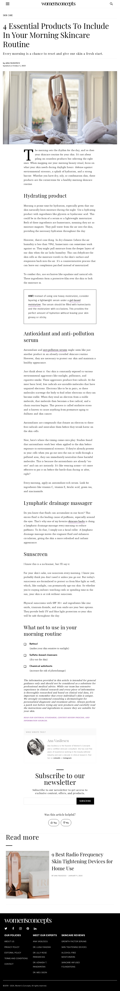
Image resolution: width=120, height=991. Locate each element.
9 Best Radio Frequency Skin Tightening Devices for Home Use (82, 861)
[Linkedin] (35, 928)
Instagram (67, 758)
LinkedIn (56, 758)
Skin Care (8, 15)
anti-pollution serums (55, 349)
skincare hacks (76, 521)
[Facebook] (13, 928)
